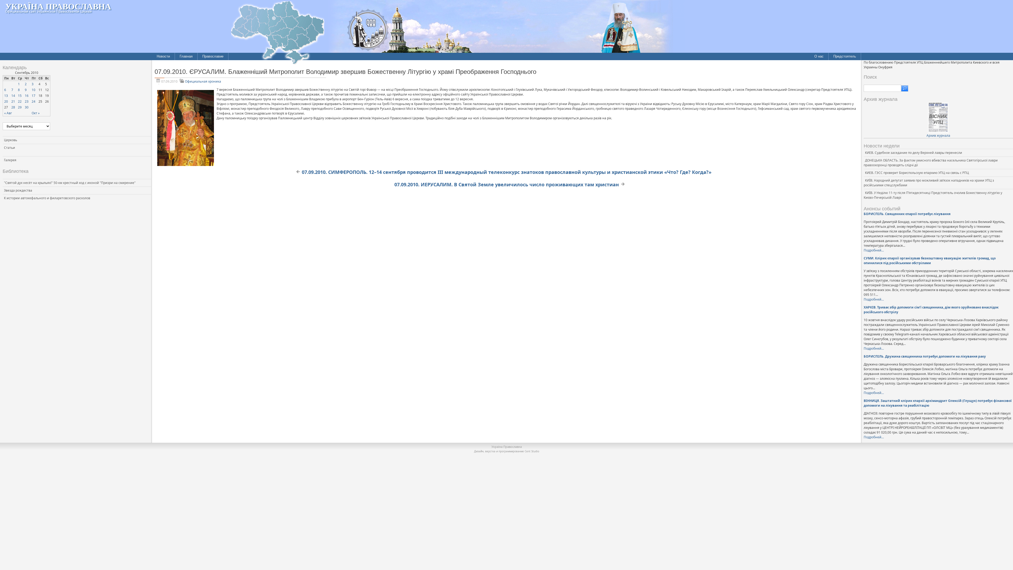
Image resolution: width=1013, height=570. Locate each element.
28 (13, 107)
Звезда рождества (18, 190)
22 (20, 101)
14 (13, 95)
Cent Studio (532, 451)
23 (26, 101)
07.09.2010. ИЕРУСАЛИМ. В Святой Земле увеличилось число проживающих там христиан (506, 184)
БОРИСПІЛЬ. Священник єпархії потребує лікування (907, 214)
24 (33, 101)
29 (20, 107)
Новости (163, 56)
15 (20, 95)
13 (6, 95)
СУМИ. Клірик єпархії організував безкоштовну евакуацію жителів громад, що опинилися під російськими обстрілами (930, 260)
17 (33, 95)
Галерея (10, 160)
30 (26, 107)
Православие (212, 56)
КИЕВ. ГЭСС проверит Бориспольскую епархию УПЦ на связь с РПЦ (917, 172)
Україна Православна (58, 6)
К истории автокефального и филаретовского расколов (47, 198)
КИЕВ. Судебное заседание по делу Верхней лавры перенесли (913, 152)
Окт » (36, 113)
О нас (819, 56)
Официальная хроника (203, 81)
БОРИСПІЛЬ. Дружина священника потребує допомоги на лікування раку (925, 356)
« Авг (8, 113)
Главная (186, 56)
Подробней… (874, 250)
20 (6, 101)
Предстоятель (844, 56)
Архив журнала (938, 135)
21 (13, 101)
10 (33, 90)
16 (26, 95)
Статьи (9, 147)
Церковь (10, 140)
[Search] (904, 88)
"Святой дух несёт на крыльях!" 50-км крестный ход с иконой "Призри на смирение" (70, 182)
